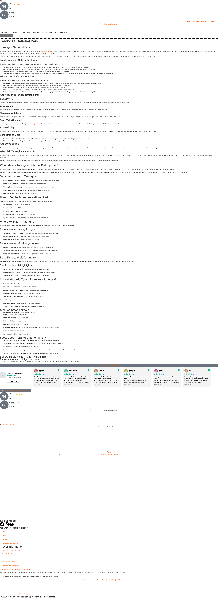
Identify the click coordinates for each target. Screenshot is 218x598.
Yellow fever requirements (10, 565)
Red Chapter (49, 597)
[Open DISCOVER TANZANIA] (57, 32)
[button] (211, 377)
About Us (213, 21)
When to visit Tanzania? (9, 562)
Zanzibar (4, 535)
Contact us (35, 594)
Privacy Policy (23, 594)
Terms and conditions (9, 594)
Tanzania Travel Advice (9, 554)
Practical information (200, 21)
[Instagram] (7, 524)
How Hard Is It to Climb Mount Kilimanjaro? (16, 569)
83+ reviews (19, 16)
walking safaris (35, 124)
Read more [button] (37, 385)
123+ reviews (19, 8)
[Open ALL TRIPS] (9, 32)
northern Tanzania (46, 51)
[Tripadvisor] (11, 524)
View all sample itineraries (10, 543)
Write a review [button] (12, 381)
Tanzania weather (7, 558)
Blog (188, 21)
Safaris (4, 531)
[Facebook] (2, 524)
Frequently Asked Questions (11, 550)
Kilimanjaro (5, 539)
